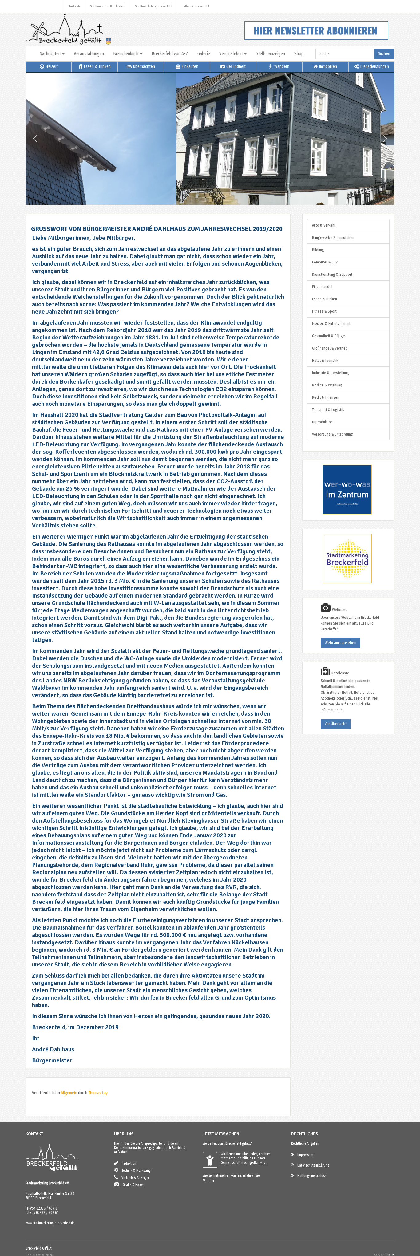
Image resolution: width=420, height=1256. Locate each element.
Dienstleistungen (374, 66)
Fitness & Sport (324, 311)
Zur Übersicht (336, 723)
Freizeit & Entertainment (331, 323)
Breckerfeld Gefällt (39, 1248)
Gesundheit (235, 66)
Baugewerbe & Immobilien (333, 237)
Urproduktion (322, 422)
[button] (35, 139)
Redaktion (127, 1163)
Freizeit (51, 66)
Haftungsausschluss (310, 1176)
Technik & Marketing (134, 1170)
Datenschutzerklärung (312, 1165)
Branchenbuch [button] (126, 54)
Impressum (304, 1155)
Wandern (281, 66)
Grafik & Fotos (131, 1185)
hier (210, 1181)
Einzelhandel (322, 286)
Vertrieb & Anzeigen (134, 1177)
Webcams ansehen (340, 643)
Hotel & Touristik (325, 360)
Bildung (318, 249)
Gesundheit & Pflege (328, 336)
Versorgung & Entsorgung (332, 434)
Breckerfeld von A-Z (170, 54)
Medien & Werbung (327, 385)
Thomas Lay (98, 1093)
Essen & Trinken (97, 66)
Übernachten (143, 66)
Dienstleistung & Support (332, 274)
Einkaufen (189, 66)
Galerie (203, 54)
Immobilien (327, 66)
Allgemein (69, 1093)
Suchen (384, 53)
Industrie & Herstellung (330, 372)
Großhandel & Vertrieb (330, 348)
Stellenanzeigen (270, 54)
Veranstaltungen (89, 54)
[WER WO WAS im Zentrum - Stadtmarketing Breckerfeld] (339, 513)
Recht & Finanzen (325, 397)
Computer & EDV (325, 262)
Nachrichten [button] (50, 54)
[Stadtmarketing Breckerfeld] (339, 582)
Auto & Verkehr (323, 225)
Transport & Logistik (328, 409)
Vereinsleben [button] (231, 54)
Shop (298, 54)
